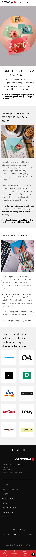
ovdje (30, 321)
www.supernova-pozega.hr (12, 472)
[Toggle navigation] (32, 3)
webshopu (28, 315)
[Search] (28, 3)
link (11, 99)
